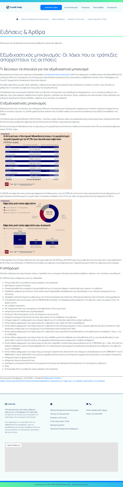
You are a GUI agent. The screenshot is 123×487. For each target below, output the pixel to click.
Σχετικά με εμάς (71, 7)
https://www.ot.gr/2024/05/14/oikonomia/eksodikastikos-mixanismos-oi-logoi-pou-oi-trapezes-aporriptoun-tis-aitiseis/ (52, 381)
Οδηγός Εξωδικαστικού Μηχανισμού (35, 19)
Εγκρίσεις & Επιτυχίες (76, 19)
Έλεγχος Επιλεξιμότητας (60, 414)
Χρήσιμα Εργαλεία (57, 425)
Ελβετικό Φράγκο (58, 19)
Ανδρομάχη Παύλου (52, 378)
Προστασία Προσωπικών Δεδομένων (64, 429)
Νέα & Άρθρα (98, 7)
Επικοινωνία (112, 7)
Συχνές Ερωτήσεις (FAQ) (97, 19)
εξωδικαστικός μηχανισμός (57, 74)
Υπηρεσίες (85, 7)
